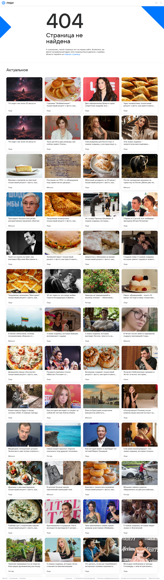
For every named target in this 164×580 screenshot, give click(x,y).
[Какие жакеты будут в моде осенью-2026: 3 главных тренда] (24, 402)
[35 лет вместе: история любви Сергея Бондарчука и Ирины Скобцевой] (63, 287)
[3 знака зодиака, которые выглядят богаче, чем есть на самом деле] (101, 325)
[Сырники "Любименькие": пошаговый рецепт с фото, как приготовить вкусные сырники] (63, 95)
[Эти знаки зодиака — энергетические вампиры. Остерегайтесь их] (140, 134)
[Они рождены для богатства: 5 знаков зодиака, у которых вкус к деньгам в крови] (101, 134)
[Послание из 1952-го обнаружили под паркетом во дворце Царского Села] (63, 172)
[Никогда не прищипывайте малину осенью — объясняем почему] (101, 287)
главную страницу (72, 54)
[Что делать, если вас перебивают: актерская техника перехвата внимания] (101, 556)
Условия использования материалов (134, 578)
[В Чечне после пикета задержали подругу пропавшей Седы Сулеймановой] (140, 325)
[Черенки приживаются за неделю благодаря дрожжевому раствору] (24, 556)
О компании (13, 578)
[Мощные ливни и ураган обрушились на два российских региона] (140, 479)
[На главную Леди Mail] (9, 3)
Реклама (23, 578)
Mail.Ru (4, 578)
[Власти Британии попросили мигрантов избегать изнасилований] (101, 402)
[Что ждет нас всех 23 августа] (24, 95)
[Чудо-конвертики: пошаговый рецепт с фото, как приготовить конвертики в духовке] (140, 95)
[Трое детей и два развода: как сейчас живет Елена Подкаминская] (63, 134)
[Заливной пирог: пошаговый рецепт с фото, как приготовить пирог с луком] (63, 249)
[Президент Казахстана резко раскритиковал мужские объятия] (24, 210)
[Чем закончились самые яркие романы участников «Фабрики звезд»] (101, 517)
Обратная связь (154, 578)
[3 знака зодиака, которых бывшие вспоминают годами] (63, 325)
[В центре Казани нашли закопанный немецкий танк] (63, 479)
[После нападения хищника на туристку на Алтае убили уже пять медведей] (140, 172)
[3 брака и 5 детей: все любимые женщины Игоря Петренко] (140, 210)
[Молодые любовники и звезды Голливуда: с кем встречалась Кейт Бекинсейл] (140, 556)
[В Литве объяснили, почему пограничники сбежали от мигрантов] (24, 325)
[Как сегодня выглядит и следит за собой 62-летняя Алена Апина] (63, 402)
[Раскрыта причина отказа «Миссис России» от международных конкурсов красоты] (63, 364)
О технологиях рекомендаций (84, 578)
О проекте (68, 578)
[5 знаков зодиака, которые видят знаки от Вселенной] (140, 517)
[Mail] (3, 3)
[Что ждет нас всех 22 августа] (24, 134)
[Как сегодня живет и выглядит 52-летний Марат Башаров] (101, 441)
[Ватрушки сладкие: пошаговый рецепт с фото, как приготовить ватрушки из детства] (101, 364)
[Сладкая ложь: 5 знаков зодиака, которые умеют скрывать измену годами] (140, 249)
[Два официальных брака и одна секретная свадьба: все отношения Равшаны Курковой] (101, 95)
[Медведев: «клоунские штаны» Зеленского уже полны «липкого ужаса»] (24, 441)
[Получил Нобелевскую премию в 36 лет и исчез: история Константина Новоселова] (140, 364)
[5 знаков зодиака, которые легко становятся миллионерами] (63, 556)
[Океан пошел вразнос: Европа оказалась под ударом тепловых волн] (63, 441)
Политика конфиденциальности (108, 578)
